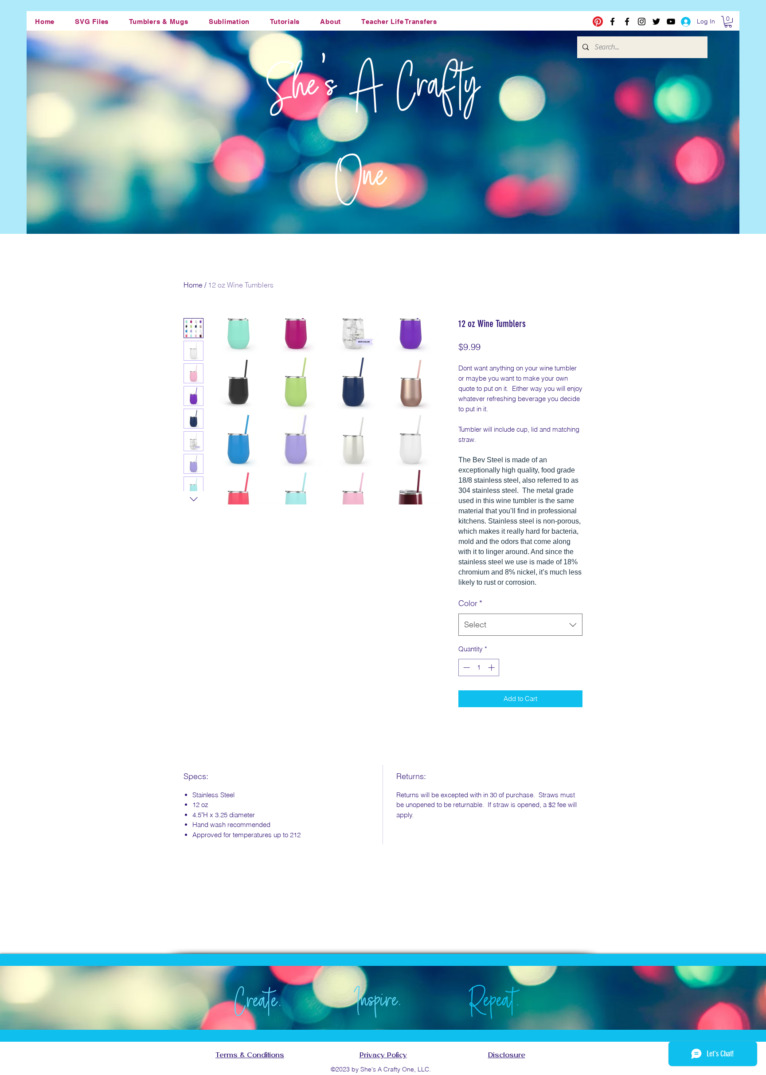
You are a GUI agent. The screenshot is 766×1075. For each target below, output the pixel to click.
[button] (91, 21)
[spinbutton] (479, 667)
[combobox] (520, 625)
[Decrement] (466, 667)
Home (193, 284)
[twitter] (656, 21)
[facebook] (612, 21)
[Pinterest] (598, 21)
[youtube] (671, 21)
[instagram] (642, 21)
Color (470, 603)
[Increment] (492, 667)
